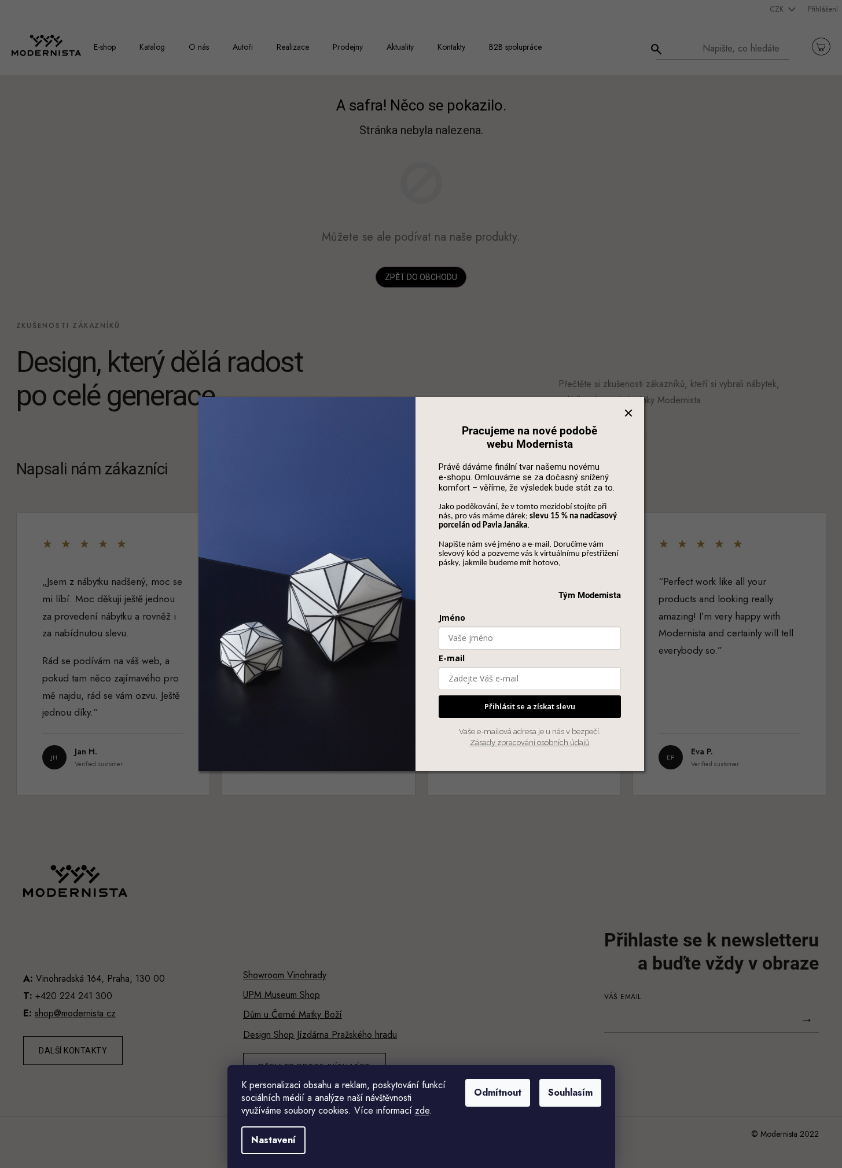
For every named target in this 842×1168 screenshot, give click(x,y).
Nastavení (273, 1140)
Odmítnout (497, 1092)
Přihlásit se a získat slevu (529, 706)
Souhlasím (570, 1092)
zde (422, 1110)
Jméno (452, 617)
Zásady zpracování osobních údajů (530, 742)
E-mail (452, 658)
